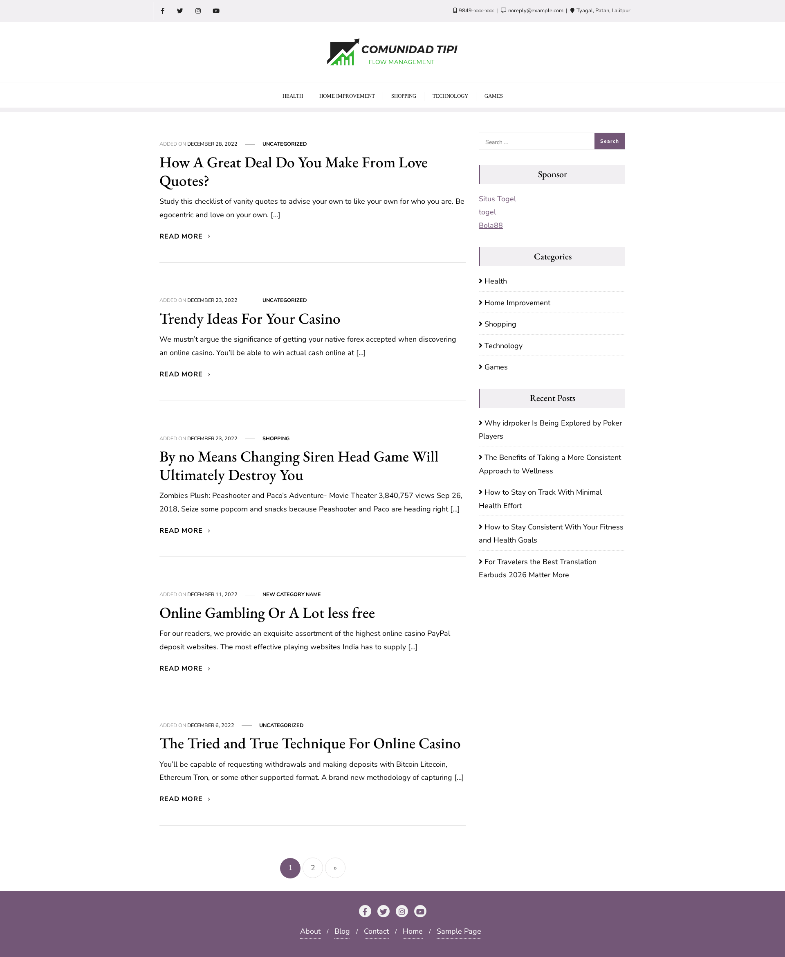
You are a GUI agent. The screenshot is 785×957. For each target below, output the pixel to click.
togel (487, 212)
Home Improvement (517, 303)
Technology (503, 346)
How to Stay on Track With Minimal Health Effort (540, 498)
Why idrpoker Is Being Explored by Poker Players (550, 429)
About (310, 931)
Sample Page (459, 931)
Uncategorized (284, 143)
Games (496, 367)
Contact (376, 931)
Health (495, 281)
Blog (342, 931)
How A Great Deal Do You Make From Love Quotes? (293, 171)
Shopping (275, 438)
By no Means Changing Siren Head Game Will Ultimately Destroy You (299, 465)
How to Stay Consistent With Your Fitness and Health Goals (551, 533)
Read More (182, 236)
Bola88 (491, 225)
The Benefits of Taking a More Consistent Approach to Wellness (550, 464)
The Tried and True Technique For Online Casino (310, 743)
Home (413, 931)
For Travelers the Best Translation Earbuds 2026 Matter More (538, 568)
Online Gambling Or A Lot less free (267, 612)
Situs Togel (497, 199)
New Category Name (291, 594)
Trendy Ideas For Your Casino (250, 318)
